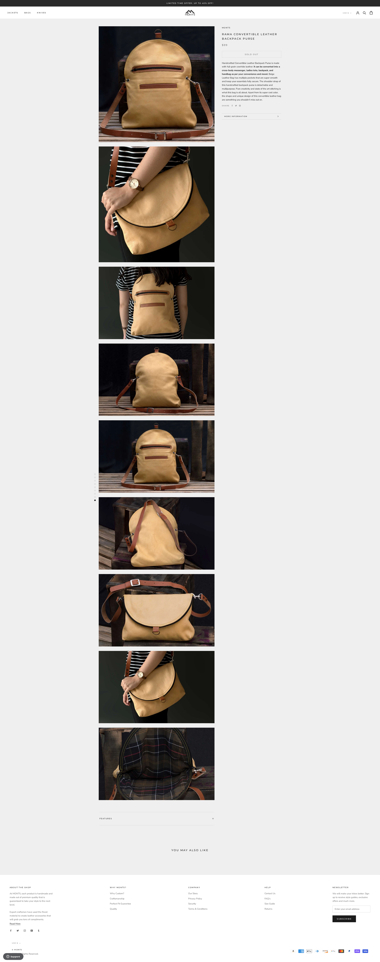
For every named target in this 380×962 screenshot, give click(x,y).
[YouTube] (32, 930)
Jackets (12, 13)
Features (105, 818)
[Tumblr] (39, 930)
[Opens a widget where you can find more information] (13, 957)
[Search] (364, 12)
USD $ (346, 13)
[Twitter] (236, 106)
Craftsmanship (117, 898)
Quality (113, 908)
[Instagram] (25, 930)
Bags (27, 13)
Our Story (193, 893)
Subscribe (344, 919)
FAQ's (267, 898)
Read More (15, 923)
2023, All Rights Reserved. (25, 953)
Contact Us (270, 893)
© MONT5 (17, 950)
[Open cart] (371, 12)
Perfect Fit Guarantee (120, 903)
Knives (41, 13)
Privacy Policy (195, 898)
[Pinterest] (240, 106)
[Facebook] (232, 106)
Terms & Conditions (197, 908)
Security (192, 903)
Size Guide (270, 903)
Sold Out (251, 54)
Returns (268, 908)
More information (235, 116)
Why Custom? (117, 893)
